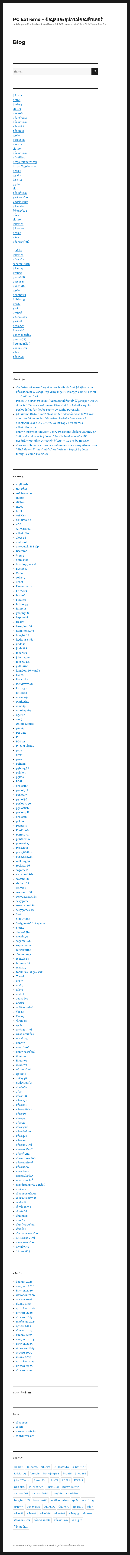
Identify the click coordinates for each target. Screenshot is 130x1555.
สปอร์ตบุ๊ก (21, 1087)
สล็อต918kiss (24, 1109)
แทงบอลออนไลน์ (25, 1237)
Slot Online (23, 918)
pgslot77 (18, 325)
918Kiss (21, 515)
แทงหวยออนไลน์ (25, 1242)
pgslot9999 (23, 803)
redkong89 (23, 861)
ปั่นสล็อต (21, 1056)
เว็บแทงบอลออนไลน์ (27, 1233)
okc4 (19, 719)
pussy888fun (24, 852)
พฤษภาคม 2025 (25, 1348)
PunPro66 (22, 830)
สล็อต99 (21, 1113)
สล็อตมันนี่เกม (24, 1131)
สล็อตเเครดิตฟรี (24, 1162)
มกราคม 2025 (24, 1365)
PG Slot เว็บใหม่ (25, 746)
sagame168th (21, 263)
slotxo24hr (23, 932)
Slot (18, 914)
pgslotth (21, 816)
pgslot (17, 135)
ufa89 (19, 985)
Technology (23, 954)
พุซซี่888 (21, 1073)
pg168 (16, 99)
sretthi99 (22, 936)
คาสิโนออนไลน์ (24, 1007)
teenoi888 (22, 958)
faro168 (21, 595)
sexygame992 (25, 909)
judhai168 (22, 666)
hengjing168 (24, 626)
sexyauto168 (24, 892)
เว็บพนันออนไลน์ (25, 1224)
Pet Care (21, 732)
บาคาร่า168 (19, 286)
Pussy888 (22, 847)
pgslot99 (21, 799)
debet (19, 582)
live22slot (22, 679)
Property (21, 825)
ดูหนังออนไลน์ (21, 197)
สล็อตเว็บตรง (20, 117)
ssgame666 (23, 940)
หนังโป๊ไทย (19, 157)
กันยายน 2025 (24, 1330)
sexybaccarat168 (26, 896)
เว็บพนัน (20, 1220)
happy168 (22, 617)
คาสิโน (20, 1003)
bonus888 (22, 559)
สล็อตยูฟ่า (21, 1135)
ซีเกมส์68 (21, 1020)
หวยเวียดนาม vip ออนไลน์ (30, 1184)
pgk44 (20, 777)
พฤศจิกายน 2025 (26, 1321)
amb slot (21, 542)
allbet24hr (22, 533)
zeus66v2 (22, 998)
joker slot (19, 206)
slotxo (17, 148)
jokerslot (18, 228)
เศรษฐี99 (77, 1520)
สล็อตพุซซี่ (22, 1127)
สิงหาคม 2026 (24, 1281)
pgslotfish (22, 808)
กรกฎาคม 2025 (25, 1339)
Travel (20, 976)
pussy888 (19, 139)
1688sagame (24, 493)
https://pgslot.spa (24, 166)
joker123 (18, 95)
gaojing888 (23, 613)
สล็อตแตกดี (22, 1167)
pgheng (21, 763)
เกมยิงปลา (21, 1189)
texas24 (21, 967)
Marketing (22, 701)
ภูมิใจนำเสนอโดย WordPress (70, 1545)
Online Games (25, 723)
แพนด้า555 (22, 1246)
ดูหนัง (16, 308)
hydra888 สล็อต (25, 639)
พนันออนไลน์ (23, 1069)
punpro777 (19, 339)
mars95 (21, 706)
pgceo (19, 759)
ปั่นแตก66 (18, 330)
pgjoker (21, 772)
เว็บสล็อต (21, 1229)
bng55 (20, 555)
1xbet (19, 506)
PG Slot (20, 741)
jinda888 (21, 648)
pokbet (20, 821)
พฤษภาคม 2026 (25, 1295)
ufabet (20, 994)
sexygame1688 (25, 905)
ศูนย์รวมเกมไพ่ (24, 1082)
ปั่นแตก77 (21, 1065)
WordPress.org (25, 1435)
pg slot (17, 175)
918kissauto (23, 519)
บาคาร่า (17, 144)
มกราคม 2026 (24, 1312)
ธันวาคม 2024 (24, 1370)
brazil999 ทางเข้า (26, 564)
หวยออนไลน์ (20, 348)
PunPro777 (22, 834)
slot (15, 188)
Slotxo (20, 927)
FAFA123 (21, 590)
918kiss (17, 250)
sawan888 (22, 878)
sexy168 (21, 887)
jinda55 (17, 104)
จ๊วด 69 (20, 1011)
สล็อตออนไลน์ (21, 241)
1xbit (19, 511)
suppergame (24, 945)
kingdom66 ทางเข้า (28, 670)
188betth (21, 502)
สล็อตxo (17, 237)
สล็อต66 (18, 113)
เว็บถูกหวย (22, 1215)
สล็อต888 (18, 126)
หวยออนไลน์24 (24, 1175)
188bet (20, 497)
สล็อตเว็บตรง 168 (26, 1158)
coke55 (20, 577)
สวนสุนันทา (22, 1171)
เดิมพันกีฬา (22, 1211)
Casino (20, 573)
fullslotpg (19, 299)
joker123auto (24, 657)
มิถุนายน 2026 (24, 1290)
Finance (21, 599)
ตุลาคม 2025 (23, 1326)
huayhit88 (22, 635)
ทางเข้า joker (20, 201)
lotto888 (21, 692)
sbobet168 (22, 883)
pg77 (19, 750)
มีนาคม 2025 (23, 1357)
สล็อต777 (21, 1100)
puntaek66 (23, 839)
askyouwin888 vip (27, 546)
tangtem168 (23, 949)
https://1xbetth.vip (25, 161)
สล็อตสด (21, 1140)
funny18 (21, 608)
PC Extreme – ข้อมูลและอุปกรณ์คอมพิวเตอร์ (58, 19)
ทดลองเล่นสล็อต (25, 1034)
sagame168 (23, 870)
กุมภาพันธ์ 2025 (25, 1361)
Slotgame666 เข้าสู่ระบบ (31, 923)
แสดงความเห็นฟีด (26, 1431)
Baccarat (21, 551)
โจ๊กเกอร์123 (20, 210)
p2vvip (20, 728)
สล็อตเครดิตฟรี (24, 1149)
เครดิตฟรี (21, 1202)
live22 (16, 303)
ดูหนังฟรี (17, 272)
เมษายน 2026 (24, 1299)
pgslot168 (22, 785)
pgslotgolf (22, 812)
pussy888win (24, 856)
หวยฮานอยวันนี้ (24, 1180)
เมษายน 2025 (24, 1352)
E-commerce (24, 586)
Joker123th (23, 661)
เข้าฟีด (19, 1427)
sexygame (22, 901)
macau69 (22, 697)
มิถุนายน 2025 (24, 1343)
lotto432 (21, 688)
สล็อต (16, 215)
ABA (18, 524)
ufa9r (19, 989)
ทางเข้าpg (22, 1038)
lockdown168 (24, 683)
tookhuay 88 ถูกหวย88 (29, 972)
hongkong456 (25, 630)
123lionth (22, 484)
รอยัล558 (21, 1078)
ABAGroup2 (23, 528)
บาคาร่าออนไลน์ (22, 334)
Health (20, 621)
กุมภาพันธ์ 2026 (25, 1308)
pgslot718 (22, 790)
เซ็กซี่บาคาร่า (23, 1206)
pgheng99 (19, 294)
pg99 (19, 754)
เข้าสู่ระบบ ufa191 (26, 1193)
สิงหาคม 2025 (24, 1334)
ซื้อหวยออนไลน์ (21, 343)
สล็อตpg (21, 1118)
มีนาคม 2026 (24, 1303)
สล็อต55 (18, 1513)
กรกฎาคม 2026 (25, 1286)
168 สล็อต (21, 488)
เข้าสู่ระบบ (22, 1422)
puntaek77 (22, 843)
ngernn (20, 714)
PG (18, 737)
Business (21, 568)
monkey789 (23, 710)
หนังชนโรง (19, 259)
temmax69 (23, 963)
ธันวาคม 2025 (24, 1317)
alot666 (21, 537)
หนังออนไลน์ (20, 317)
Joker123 (21, 652)
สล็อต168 (18, 356)
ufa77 (19, 980)
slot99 (17, 108)
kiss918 (17, 179)
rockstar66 (23, 865)
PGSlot (20, 781)
